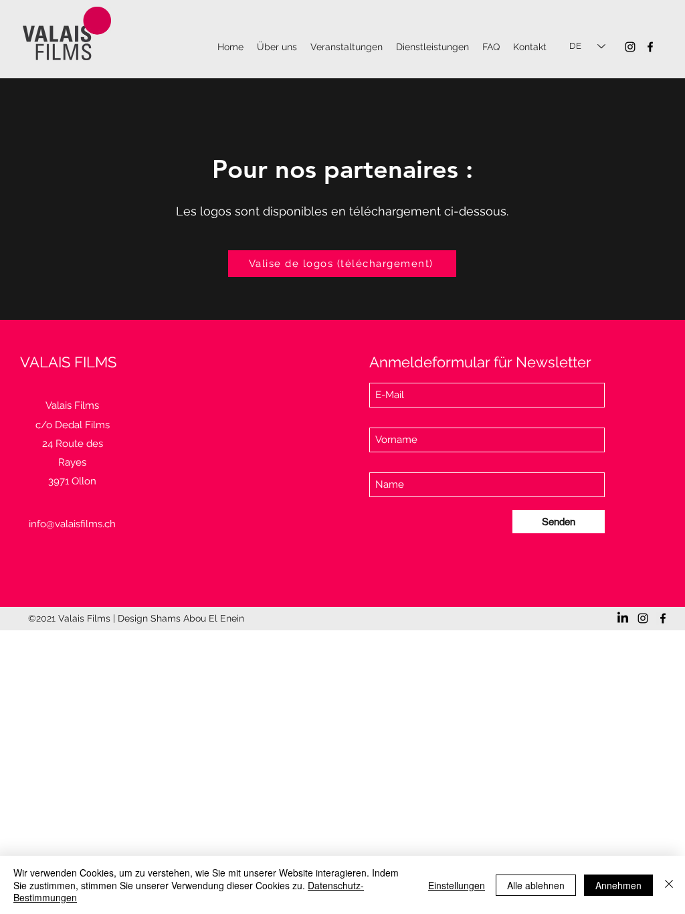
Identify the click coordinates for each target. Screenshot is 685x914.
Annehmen (618, 885)
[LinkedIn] (622, 618)
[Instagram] (630, 47)
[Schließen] (669, 884)
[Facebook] (650, 47)
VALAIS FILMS (68, 362)
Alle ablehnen (536, 885)
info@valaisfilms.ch (72, 524)
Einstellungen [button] (456, 885)
